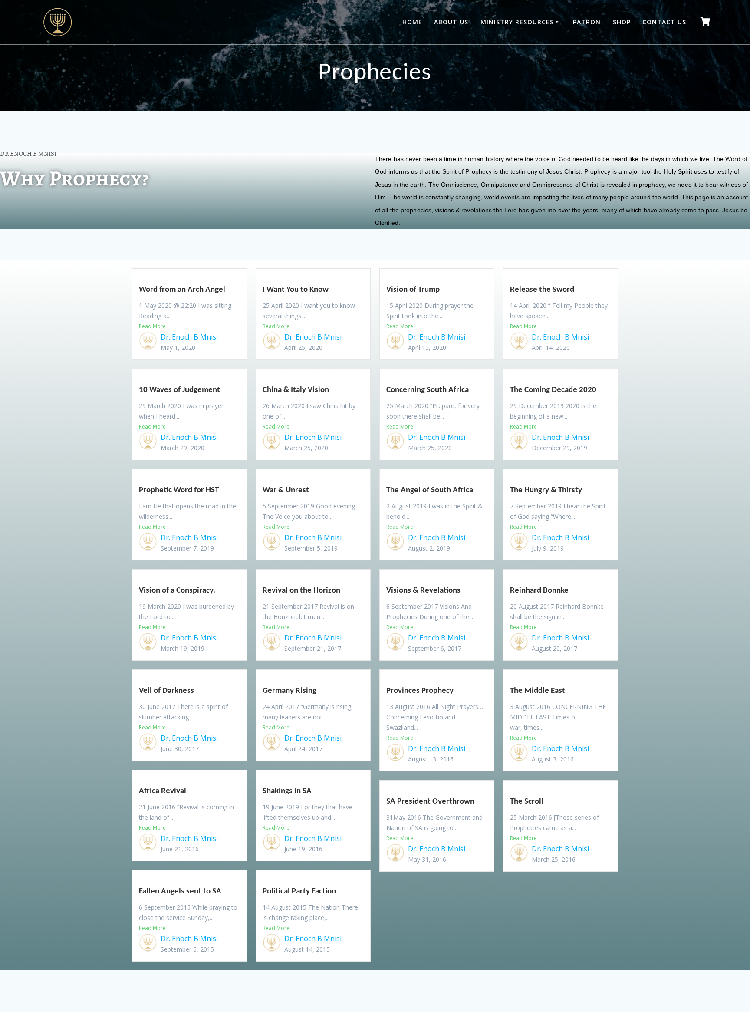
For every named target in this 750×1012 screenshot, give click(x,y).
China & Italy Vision (296, 390)
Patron (587, 22)
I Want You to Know (296, 290)
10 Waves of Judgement (179, 390)
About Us (451, 22)
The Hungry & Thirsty (546, 490)
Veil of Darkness (166, 691)
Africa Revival (162, 791)
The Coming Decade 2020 (553, 390)
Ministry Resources (517, 22)
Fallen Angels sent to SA (180, 891)
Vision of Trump (413, 290)
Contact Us (664, 22)
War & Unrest (286, 490)
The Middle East (537, 691)
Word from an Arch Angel (182, 290)
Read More (152, 326)
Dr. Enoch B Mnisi (189, 337)
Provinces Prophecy (420, 691)
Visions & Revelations (423, 591)
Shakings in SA (287, 791)
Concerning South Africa (427, 390)
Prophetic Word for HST (179, 490)
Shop (622, 22)
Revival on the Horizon (301, 591)
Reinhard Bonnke (539, 591)
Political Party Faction (299, 891)
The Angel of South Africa (429, 490)
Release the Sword (542, 290)
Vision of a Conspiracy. (177, 591)
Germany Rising (289, 691)
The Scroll (526, 802)
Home (412, 22)
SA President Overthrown (430, 802)
